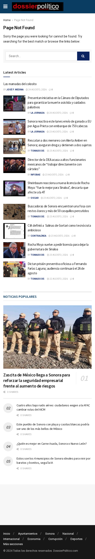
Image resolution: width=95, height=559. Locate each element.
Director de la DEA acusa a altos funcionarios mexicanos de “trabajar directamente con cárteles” (57, 164)
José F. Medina (15, 89)
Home (7, 20)
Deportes (76, 539)
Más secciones (13, 544)
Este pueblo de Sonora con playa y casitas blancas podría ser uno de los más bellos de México (53, 426)
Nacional (68, 533)
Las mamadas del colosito (20, 84)
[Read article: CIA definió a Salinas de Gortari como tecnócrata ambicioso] (14, 231)
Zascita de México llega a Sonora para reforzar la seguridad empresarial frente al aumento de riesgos (36, 380)
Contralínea (38, 236)
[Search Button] (83, 56)
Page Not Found (23, 20)
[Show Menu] (5, 6)
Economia (34, 539)
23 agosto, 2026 (58, 131)
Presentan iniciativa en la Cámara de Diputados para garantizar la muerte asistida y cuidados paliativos (58, 102)
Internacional (11, 539)
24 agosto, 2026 (37, 89)
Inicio (6, 533)
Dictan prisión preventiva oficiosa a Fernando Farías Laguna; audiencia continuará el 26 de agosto (57, 268)
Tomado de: (38, 151)
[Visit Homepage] (37, 6)
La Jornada (38, 113)
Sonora (50, 533)
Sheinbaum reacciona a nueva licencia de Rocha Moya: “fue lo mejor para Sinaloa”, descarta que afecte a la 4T (58, 187)
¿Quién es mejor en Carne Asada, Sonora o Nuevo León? (52, 444)
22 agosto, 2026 (58, 279)
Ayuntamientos (27, 533)
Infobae (35, 174)
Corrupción (55, 539)
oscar (35, 198)
